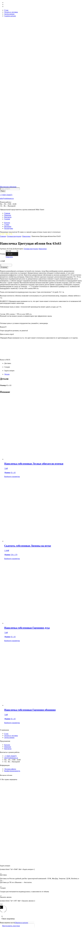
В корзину (4, 267)
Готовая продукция (14, 236)
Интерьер (7, 226)
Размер (2, 254)
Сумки (6, 224)
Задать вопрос (9, 14)
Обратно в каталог (21, 923)
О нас (6, 10)
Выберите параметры (12, 476)
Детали (7, 374)
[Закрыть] (1, 873)
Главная (7, 213)
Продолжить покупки (11, 926)
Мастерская (8, 187)
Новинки (7, 215)
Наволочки (26, 236)
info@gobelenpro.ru (7, 198)
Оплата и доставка (11, 12)
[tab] (43, 374)
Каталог (7, 223)
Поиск (3, 191)
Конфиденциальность (12, 771)
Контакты (7, 217)
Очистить (9, 257)
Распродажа (8, 228)
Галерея (7, 219)
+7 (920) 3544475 (6, 195)
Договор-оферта (10, 769)
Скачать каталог (10, 16)
